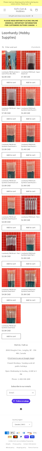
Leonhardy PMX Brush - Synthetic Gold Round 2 (28, 145)
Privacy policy (17, 444)
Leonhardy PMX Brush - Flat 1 (30, 217)
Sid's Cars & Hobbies (19, 441)
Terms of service (33, 447)
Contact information (29, 444)
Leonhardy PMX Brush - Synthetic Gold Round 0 (28, 109)
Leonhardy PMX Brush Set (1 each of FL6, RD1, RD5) (11, 73)
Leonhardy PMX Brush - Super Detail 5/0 (11, 109)
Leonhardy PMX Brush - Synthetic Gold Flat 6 (28, 290)
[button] (4, 10)
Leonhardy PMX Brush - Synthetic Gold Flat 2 (28, 254)
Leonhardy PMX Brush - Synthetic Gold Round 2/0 (10, 181)
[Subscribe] (32, 392)
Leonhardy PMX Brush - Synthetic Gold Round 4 (9, 218)
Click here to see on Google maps (21, 358)
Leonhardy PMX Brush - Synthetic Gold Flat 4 (9, 290)
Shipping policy (21, 447)
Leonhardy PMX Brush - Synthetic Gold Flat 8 (9, 326)
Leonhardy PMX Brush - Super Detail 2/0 (30, 73)
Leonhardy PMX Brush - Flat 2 (11, 253)
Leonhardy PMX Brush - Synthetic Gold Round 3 (28, 181)
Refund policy (10, 447)
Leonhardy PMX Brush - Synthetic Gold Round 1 (9, 145)
